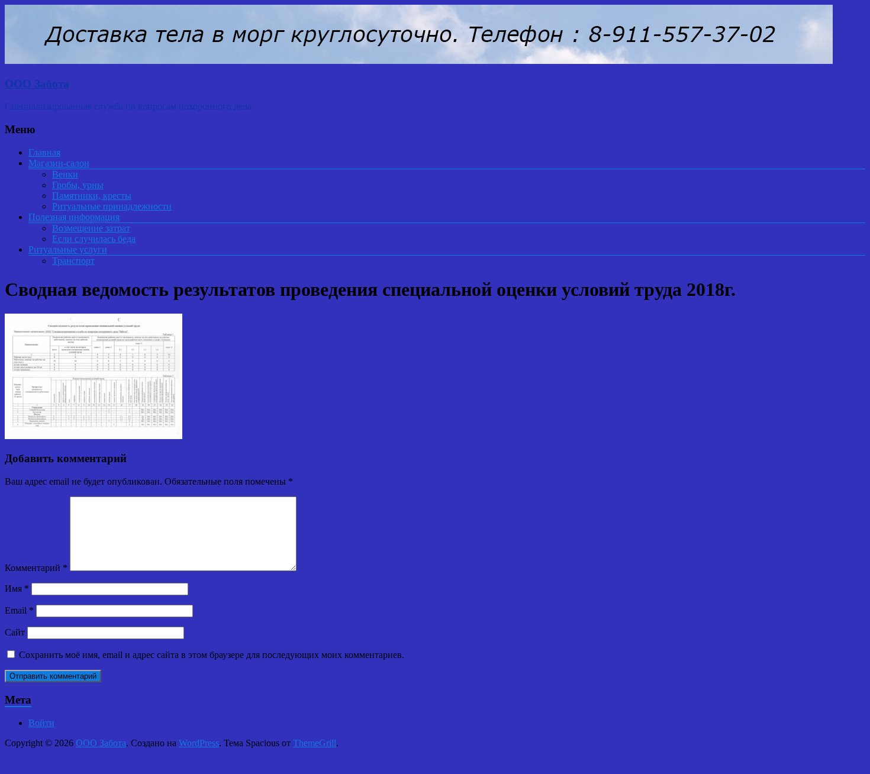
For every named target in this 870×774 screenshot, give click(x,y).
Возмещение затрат (91, 228)
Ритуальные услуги (67, 249)
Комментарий (36, 568)
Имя (17, 588)
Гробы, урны (78, 185)
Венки (65, 174)
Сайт (15, 632)
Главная (44, 152)
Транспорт (73, 261)
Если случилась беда (94, 239)
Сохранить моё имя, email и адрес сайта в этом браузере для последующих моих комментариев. (211, 655)
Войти (41, 723)
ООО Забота (37, 84)
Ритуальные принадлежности (112, 206)
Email (19, 610)
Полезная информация (74, 217)
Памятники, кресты (91, 196)
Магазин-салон (58, 163)
